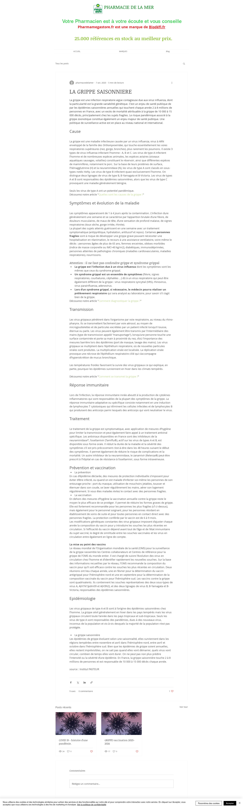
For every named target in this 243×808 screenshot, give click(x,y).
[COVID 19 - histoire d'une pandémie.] (76, 723)
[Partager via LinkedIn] (84, 682)
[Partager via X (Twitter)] (77, 682)
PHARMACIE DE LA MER (129, 7)
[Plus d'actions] (172, 82)
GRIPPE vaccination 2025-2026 (119, 741)
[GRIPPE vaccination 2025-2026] (121, 723)
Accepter (230, 803)
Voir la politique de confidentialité (91, 804)
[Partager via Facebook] (70, 682)
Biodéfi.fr (157, 26)
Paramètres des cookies (209, 803)
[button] (184, 63)
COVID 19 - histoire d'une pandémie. (73, 741)
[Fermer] (239, 803)
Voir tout (184, 707)
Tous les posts (62, 63)
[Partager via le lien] (91, 682)
